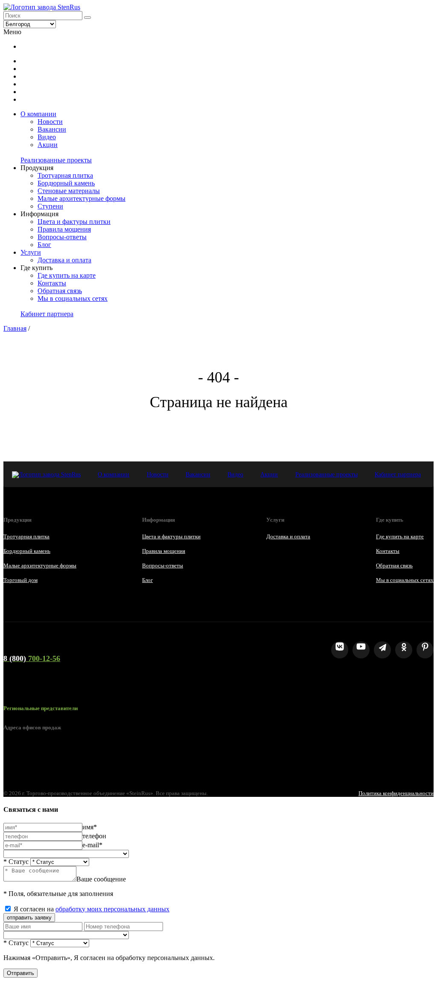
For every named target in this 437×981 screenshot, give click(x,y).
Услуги (30, 252)
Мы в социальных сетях (73, 298)
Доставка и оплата (64, 260)
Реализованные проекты (56, 160)
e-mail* (92, 845)
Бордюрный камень (66, 183)
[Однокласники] (403, 649)
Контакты (52, 283)
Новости (50, 121)
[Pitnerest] (425, 649)
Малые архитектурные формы (81, 198)
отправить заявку (29, 917)
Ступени (50, 206)
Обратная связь (60, 290)
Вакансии (52, 129)
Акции (48, 144)
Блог (44, 244)
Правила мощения (64, 229)
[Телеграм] (382, 649)
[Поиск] (87, 17)
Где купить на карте (67, 275)
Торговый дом (20, 580)
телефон (94, 836)
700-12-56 (31, 658)
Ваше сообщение (101, 879)
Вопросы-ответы (62, 237)
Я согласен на (91, 909)
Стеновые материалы (69, 190)
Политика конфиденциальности (396, 793)
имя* (89, 827)
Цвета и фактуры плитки (74, 221)
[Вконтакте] (339, 649)
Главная (14, 328)
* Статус (16, 861)
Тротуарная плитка (65, 175)
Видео (47, 137)
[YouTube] (361, 649)
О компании (38, 113)
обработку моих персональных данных (112, 909)
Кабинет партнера (46, 313)
